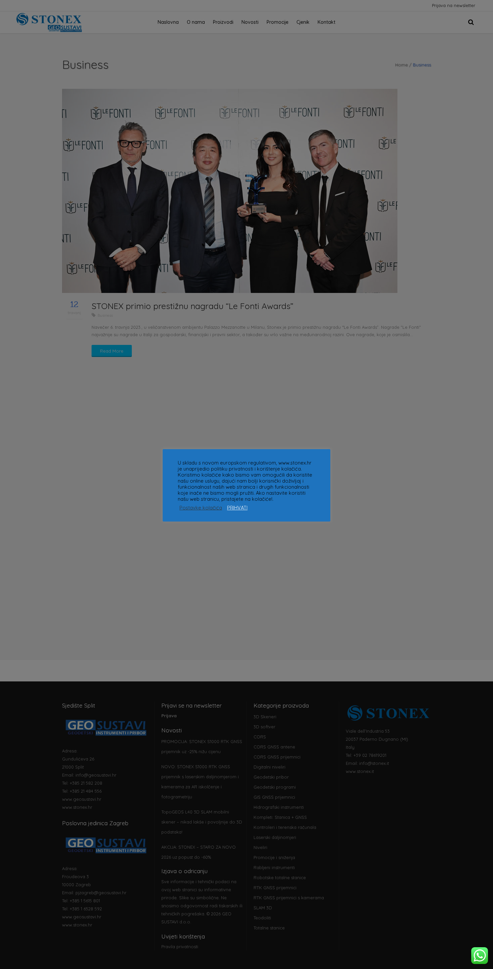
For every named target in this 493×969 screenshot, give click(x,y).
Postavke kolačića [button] (200, 508)
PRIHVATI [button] (237, 508)
